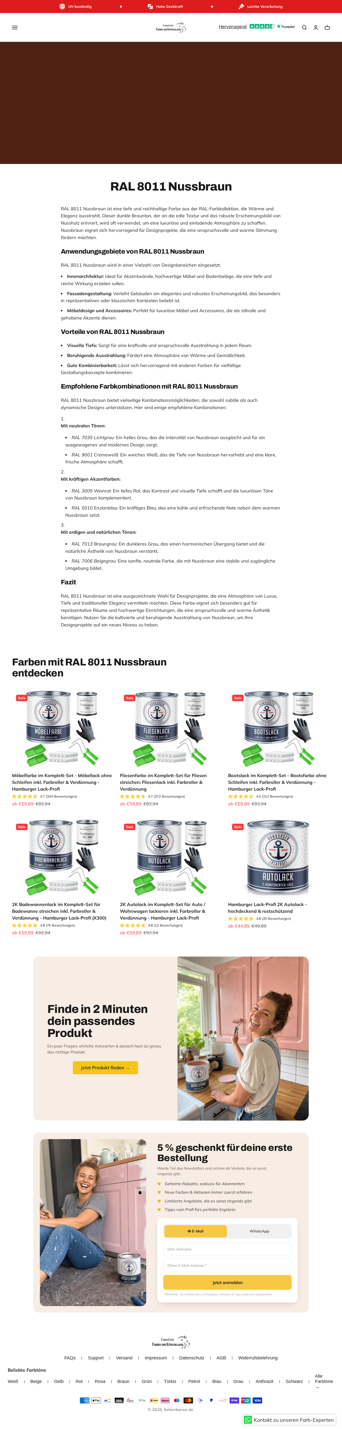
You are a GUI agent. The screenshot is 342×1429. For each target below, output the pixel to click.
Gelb (59, 1381)
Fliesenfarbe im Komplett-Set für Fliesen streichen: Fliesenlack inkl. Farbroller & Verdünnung (163, 782)
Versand (124, 1357)
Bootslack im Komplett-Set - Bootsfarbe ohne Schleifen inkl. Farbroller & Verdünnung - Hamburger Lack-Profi (277, 782)
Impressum (156, 1357)
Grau (238, 1381)
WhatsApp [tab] (259, 1231)
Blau (216, 1381)
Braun (123, 1381)
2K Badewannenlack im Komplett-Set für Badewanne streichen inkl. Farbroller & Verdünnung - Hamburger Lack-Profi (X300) (59, 911)
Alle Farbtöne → (324, 1381)
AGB (221, 1357)
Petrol (194, 1381)
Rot (79, 1381)
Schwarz (294, 1381)
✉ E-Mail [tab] (196, 1231)
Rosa (100, 1381)
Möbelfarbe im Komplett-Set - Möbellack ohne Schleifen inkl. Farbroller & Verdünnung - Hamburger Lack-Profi (62, 782)
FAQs (70, 1357)
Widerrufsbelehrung (258, 1357)
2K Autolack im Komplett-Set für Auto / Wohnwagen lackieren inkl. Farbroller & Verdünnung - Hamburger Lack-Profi (162, 911)
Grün (147, 1381)
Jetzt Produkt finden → (105, 1067)
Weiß (13, 1381)
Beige (36, 1381)
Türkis (170, 1381)
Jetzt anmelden (228, 1282)
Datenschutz (191, 1357)
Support (96, 1357)
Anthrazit (264, 1381)
